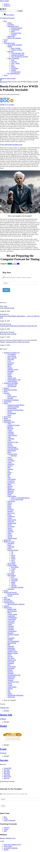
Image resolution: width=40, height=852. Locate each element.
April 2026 (7, 775)
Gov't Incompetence (13, 641)
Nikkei (13, 582)
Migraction (10, 491)
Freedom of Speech (13, 634)
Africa (9, 423)
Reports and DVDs (13, 594)
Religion (9, 670)
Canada (9, 430)
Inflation (9, 364)
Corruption (10, 629)
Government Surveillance (11, 400)
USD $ (13, 558)
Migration (10, 493)
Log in (13, 838)
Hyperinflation (11, 413)
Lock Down (11, 481)
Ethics (13, 31)
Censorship (10, 433)
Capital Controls (12, 614)
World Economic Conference (16, 604)
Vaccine (9, 536)
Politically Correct (12, 369)
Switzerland (10, 526)
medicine (10, 486)
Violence (10, 688)
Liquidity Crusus (12, 651)
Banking (6, 388)
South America (11, 520)
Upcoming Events (9, 602)
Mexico (9, 487)
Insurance (10, 469)
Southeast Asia (11, 523)
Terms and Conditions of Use (12, 844)
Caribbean (10, 432)
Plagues (6, 590)
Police (9, 506)
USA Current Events (17, 499)
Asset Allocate (11, 356)
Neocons (10, 656)
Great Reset (10, 460)
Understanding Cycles (13, 379)
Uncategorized (8, 601)
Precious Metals (12, 565)
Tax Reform (14, 68)
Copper (13, 569)
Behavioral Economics (10, 390)
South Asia (10, 521)
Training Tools (11, 378)
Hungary (10, 466)
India (8, 467)
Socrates (9, 596)
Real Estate (10, 574)
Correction (10, 628)
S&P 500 (13, 585)
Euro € (13, 555)
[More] (12, 100)
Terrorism (10, 680)
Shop (5, 41)
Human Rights (11, 643)
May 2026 (7, 773)
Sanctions (10, 671)
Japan (9, 477)
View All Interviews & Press (19, 56)
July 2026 (6, 770)
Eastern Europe (11, 447)
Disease (9, 444)
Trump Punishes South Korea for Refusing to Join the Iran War (18, 326)
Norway (9, 503)
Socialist (9, 373)
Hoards (9, 411)
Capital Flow (11, 616)
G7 (8, 636)
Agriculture (10, 543)
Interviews (10, 51)
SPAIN (9, 525)
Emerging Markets (16, 28)
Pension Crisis (11, 660)
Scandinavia (11, 516)
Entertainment (15, 29)
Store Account (11, 78)
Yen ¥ (13, 560)
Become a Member (5, 838)
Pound (13, 557)
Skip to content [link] (4, 1)
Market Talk (11, 36)
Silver (13, 572)
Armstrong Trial (12, 384)
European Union (16, 33)
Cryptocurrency (12, 631)
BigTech (9, 427)
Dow (12, 65)
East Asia (10, 445)
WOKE (9, 693)
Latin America (11, 479)
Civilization (10, 623)
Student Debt (11, 677)
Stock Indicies (11, 575)
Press (9, 665)
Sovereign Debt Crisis (13, 675)
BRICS (9, 612)
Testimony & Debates (17, 55)
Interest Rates (11, 563)
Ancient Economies (13, 406)
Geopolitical (11, 638)
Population (10, 663)
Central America (12, 435)
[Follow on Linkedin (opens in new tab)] (1, 9)
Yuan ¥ (13, 562)
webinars (6, 606)
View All (6, 778)
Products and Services (10, 592)
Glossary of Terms (16, 50)
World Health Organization (15, 695)
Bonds (9, 545)
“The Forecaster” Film (17, 53)
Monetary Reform (12, 653)
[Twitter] (5, 100)
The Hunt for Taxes (13, 682)
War (18, 263)
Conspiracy (10, 626)
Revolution (10, 509)
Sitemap (6, 849)
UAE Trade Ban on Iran (7, 308)
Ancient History (12, 408)
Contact (6, 829)
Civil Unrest (11, 621)
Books (6, 391)
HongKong (10, 464)
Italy (8, 476)
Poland (9, 504)
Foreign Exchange (12, 550)
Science (9, 518)
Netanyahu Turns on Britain (8, 334)
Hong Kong (7, 417)
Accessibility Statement (10, 848)
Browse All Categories (14, 38)
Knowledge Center (9, 43)
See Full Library (16, 72)
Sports (9, 374)
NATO (9, 655)
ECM (9, 361)
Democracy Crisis (12, 442)
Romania (10, 511)
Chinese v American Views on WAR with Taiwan (14, 342)
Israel (9, 474)
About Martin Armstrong (14, 45)
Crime (9, 440)
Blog (5, 21)
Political (13, 70)
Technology (10, 589)
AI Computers (11, 354)
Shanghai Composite (17, 587)
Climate (9, 624)
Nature (9, 494)
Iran (8, 471)
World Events (8, 607)
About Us (6, 4)
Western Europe (12, 538)
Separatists (10, 673)
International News (13, 26)
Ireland (9, 472)
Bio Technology (12, 611)
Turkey (9, 533)
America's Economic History (15, 405)
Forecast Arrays (12, 396)
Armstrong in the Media (11, 383)
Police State (10, 661)
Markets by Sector (9, 541)
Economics (10, 24)
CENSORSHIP (12, 617)
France (9, 457)
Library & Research (13, 58)
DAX (13, 577)
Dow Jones (14, 579)
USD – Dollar (15, 63)
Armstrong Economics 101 (12, 352)
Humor (6, 418)
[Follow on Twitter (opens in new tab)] (4, 9)
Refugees (14, 455)
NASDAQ (14, 580)
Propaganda (10, 668)
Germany (14, 34)
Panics (9, 415)
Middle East (11, 489)
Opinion (9, 368)
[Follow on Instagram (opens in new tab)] (5, 9)
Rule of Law (11, 513)
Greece (9, 462)
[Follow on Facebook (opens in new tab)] (2, 9)
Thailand (10, 530)
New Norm (10, 658)
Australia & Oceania (13, 425)
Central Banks (11, 619)
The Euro (14, 61)
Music (9, 366)
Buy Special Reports (13, 73)
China (9, 437)
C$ (12, 553)
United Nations (11, 687)
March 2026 (7, 776)
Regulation (10, 371)
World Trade (11, 697)
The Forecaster (11, 386)
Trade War (10, 531)
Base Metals (14, 567)
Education (10, 633)
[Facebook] (1, 100)
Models (9, 46)
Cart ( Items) (10, 15)
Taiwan (9, 528)
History (13, 67)
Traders (9, 683)
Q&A (5, 597)
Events (6, 40)
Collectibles (10, 439)
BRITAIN (10, 428)
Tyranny (9, 685)
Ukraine (14, 263)
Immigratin (10, 646)
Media (9, 484)
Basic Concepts (15, 48)
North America (11, 496)
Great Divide (7, 401)
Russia (5, 82)
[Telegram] (8, 100)
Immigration (7, 420)
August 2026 (7, 768)
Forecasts (6, 393)
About (5, 75)
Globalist (10, 639)
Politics (9, 23)
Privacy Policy (8, 846)
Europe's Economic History (15, 410)
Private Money (11, 666)
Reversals (10, 398)
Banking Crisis (11, 609)
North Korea (11, 501)
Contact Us (7, 5)
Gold (12, 60)
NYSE (13, 584)
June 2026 (7, 771)
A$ (12, 552)
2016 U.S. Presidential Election (20, 498)
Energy (9, 548)
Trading (9, 376)
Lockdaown (11, 482)
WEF (9, 692)
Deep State (10, 359)
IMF (8, 644)
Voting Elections (12, 381)
